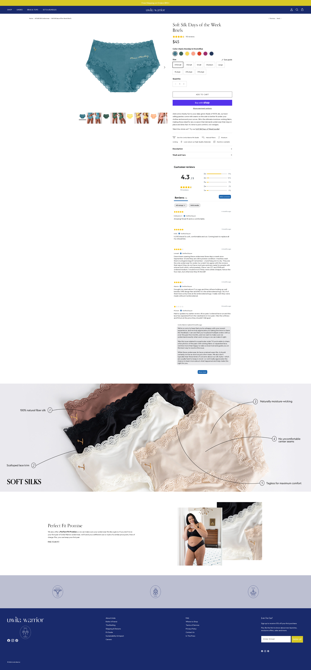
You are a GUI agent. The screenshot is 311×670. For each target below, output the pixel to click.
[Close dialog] (207, 303)
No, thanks (182, 364)
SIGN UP (183, 349)
